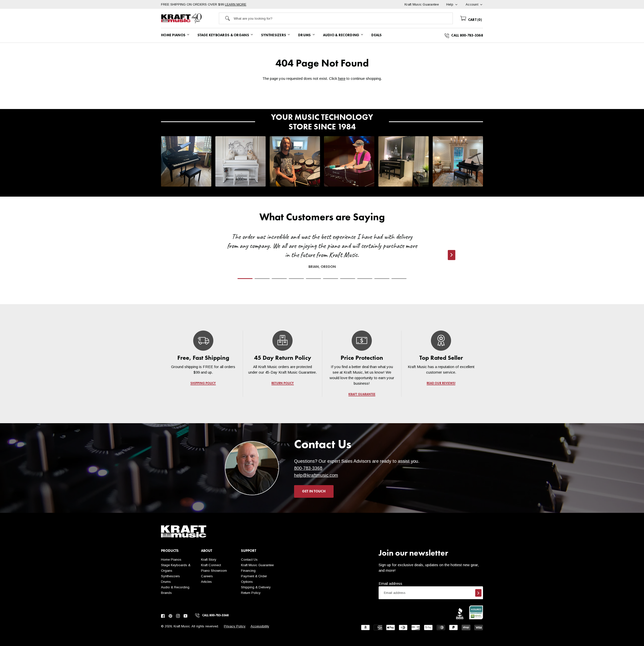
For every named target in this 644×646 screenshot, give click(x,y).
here (341, 78)
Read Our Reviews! (441, 383)
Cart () (474, 20)
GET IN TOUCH (314, 491)
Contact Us (249, 559)
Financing (248, 570)
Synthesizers (170, 576)
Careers (207, 576)
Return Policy (251, 593)
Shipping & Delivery (256, 587)
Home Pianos (171, 559)
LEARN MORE (235, 4)
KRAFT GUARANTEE (361, 394)
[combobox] (343, 18)
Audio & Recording (175, 587)
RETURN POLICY (282, 383)
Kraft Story (208, 559)
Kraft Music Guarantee (257, 565)
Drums (166, 582)
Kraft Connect (211, 565)
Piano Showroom (214, 570)
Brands (166, 593)
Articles (206, 582)
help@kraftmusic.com (316, 475)
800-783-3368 (308, 468)
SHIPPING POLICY (203, 383)
